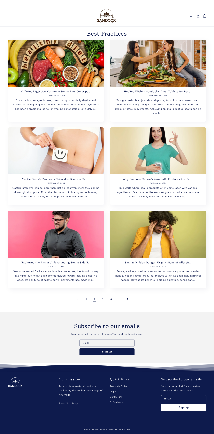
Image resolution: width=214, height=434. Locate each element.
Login (113, 391)
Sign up (107, 351)
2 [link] (94, 299)
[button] (9, 16)
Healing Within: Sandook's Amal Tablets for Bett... (158, 91)
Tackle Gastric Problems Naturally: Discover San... (55, 179)
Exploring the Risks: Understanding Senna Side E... (55, 262)
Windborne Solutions (120, 429)
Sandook (95, 429)
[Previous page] (78, 299)
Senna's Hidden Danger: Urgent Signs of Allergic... (158, 262)
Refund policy (117, 402)
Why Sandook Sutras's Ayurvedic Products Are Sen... (158, 179)
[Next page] (135, 299)
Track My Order (118, 386)
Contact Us (116, 397)
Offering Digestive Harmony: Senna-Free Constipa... (56, 91)
